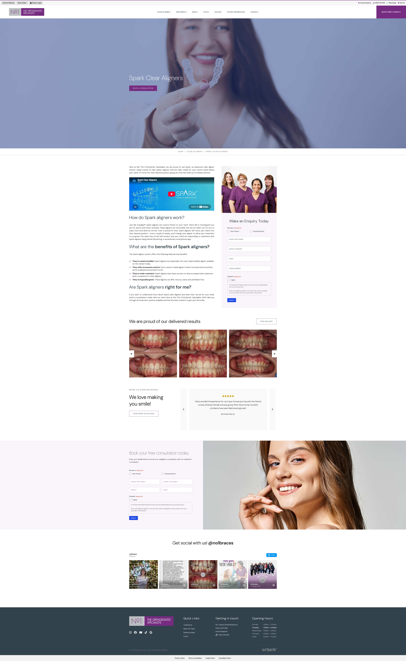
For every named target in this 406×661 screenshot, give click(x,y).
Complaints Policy (225, 658)
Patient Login (36, 3)
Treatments (181, 12)
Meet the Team (189, 629)
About (195, 12)
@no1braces (220, 543)
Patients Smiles (189, 632)
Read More (228, 413)
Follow (273, 555)
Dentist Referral (8, 3)
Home (180, 152)
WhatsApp (392, 3)
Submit (231, 300)
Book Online (22, 3)
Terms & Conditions (195, 658)
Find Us (402, 3)
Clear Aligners (163, 12)
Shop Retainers (365, 3)
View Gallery (266, 321)
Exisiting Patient (258, 231)
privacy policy (238, 287)
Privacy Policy (180, 658)
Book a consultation (143, 88)
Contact (254, 12)
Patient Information (236, 12)
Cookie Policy (210, 658)
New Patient (235, 231)
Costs (206, 12)
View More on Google (143, 414)
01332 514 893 (380, 3)
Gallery (218, 12)
